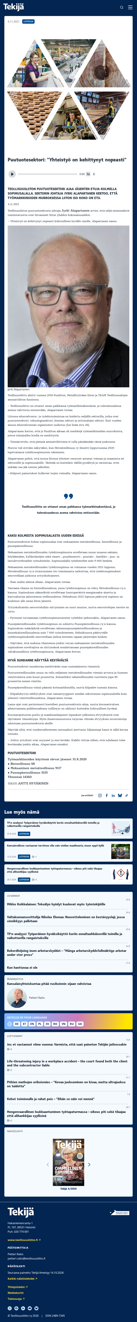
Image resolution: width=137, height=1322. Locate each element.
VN (63, 1024)
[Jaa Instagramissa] (100, 795)
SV (47, 1024)
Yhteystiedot (16, 1287)
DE (17, 1024)
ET (24, 1024)
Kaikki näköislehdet (21, 1278)
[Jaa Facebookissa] (106, 795)
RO (55, 1024)
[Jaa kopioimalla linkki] (126, 795)
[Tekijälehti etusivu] (13, 7)
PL (39, 1024)
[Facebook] (16, 1308)
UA (80, 1024)
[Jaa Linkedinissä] (113, 795)
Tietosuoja (15, 1299)
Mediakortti (16, 1293)
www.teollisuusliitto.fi (23, 1240)
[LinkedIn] (23, 1308)
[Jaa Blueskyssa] (120, 795)
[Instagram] (10, 1308)
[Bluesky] (36, 1308)
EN (32, 1024)
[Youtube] (30, 1308)
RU (72, 1024)
